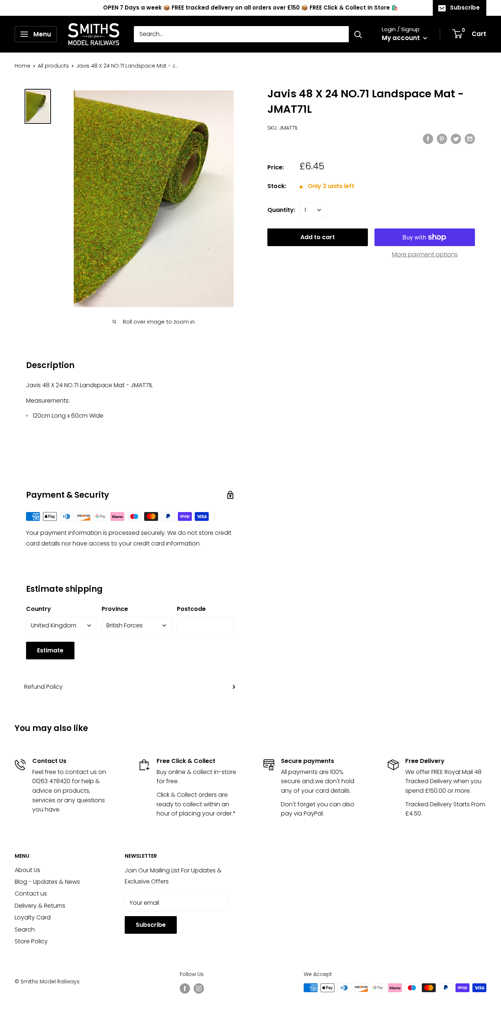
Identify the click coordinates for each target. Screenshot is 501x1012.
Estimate (50, 650)
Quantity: (281, 210)
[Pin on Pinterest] (442, 138)
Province (115, 609)
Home (22, 65)
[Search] (358, 34)
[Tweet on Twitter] (456, 138)
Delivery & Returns (40, 905)
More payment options (425, 254)
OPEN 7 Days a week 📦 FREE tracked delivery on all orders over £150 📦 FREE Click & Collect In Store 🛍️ (250, 7)
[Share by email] (470, 138)
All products (53, 65)
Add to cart (317, 237)
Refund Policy (43, 687)
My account (401, 37)
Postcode (191, 609)
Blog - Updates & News (47, 882)
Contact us (31, 893)
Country (38, 609)
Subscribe (465, 7)
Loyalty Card (33, 917)
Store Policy (31, 941)
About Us (27, 870)
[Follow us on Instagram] (199, 988)
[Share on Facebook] (428, 138)
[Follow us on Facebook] (185, 988)
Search (25, 929)
